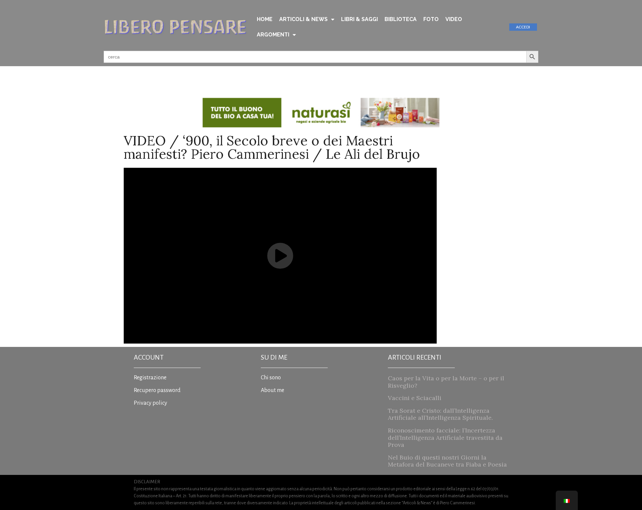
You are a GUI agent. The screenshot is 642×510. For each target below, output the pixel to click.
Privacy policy (150, 403)
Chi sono (271, 378)
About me (272, 390)
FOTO (431, 19)
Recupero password (157, 390)
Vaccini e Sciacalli (414, 398)
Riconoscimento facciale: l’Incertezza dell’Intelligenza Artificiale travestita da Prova (445, 437)
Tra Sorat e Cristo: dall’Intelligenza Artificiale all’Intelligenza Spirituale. (440, 414)
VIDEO (453, 19)
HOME (265, 19)
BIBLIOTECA (401, 19)
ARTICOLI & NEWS (303, 19)
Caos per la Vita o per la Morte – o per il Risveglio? (446, 381)
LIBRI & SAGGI (359, 19)
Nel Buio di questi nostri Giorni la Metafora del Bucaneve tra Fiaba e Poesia (447, 461)
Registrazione (150, 378)
